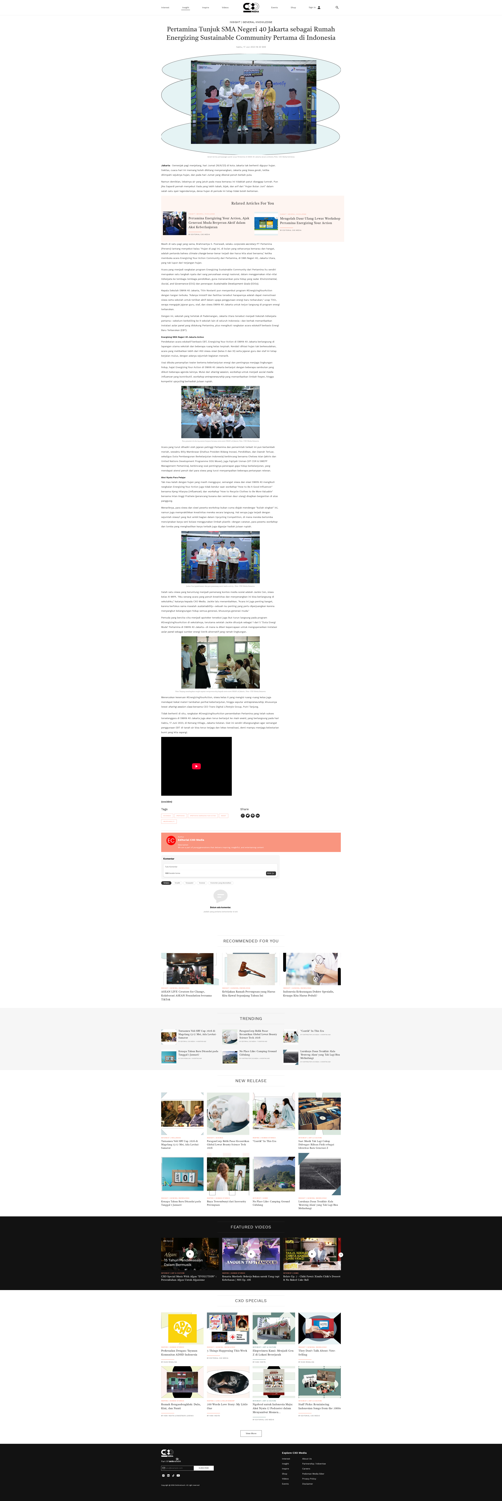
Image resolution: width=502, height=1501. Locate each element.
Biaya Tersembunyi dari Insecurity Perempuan (226, 1203)
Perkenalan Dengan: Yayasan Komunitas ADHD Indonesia (179, 1353)
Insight (185, 8)
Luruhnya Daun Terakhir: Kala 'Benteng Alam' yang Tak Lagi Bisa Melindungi (320, 1054)
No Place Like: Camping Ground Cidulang (258, 1053)
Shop (293, 8)
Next (341, 1255)
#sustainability (169, 821)
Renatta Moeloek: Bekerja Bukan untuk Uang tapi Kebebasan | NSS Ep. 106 (250, 1278)
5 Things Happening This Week (227, 1351)
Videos (225, 8)
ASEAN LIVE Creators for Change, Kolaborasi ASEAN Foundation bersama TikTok (186, 996)
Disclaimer (307, 1484)
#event (223, 815)
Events (274, 8)
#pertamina (180, 815)
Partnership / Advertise (314, 1464)
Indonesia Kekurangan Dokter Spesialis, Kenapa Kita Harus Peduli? (308, 994)
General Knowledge (257, 22)
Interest (165, 8)
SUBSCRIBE (204, 1468)
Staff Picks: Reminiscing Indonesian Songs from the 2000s (319, 1406)
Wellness (176, 1138)
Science (219, 1138)
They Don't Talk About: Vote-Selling (317, 1353)
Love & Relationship (225, 1401)
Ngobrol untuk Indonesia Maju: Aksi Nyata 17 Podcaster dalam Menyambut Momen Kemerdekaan (273, 1410)
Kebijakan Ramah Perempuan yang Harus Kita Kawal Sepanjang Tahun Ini (248, 994)
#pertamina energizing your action (203, 815)
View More (251, 1433)
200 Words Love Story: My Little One (227, 1406)
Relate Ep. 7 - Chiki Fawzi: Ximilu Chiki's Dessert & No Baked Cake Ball (312, 1278)
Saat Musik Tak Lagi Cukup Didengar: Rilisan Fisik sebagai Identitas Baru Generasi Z (316, 1144)
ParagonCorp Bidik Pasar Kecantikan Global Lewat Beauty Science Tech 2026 (258, 1034)
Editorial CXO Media (191, 840)
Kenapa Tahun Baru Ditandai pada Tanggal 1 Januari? (198, 1053)
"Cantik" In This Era (312, 1031)
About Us (307, 1459)
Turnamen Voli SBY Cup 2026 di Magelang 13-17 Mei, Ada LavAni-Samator (197, 1034)
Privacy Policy (309, 1479)
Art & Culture (315, 1138)
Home (265, 1198)
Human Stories (268, 1138)
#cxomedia (167, 815)
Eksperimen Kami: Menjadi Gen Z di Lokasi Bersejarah (273, 1353)
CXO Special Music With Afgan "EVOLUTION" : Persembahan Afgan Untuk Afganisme (188, 1278)
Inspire (205, 8)
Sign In (312, 7)
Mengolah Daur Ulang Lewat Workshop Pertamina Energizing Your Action (310, 221)
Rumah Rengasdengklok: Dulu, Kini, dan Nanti (181, 1406)
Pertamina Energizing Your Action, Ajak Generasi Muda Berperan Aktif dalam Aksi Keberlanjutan (219, 223)
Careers (306, 1469)
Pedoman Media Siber (313, 1474)
